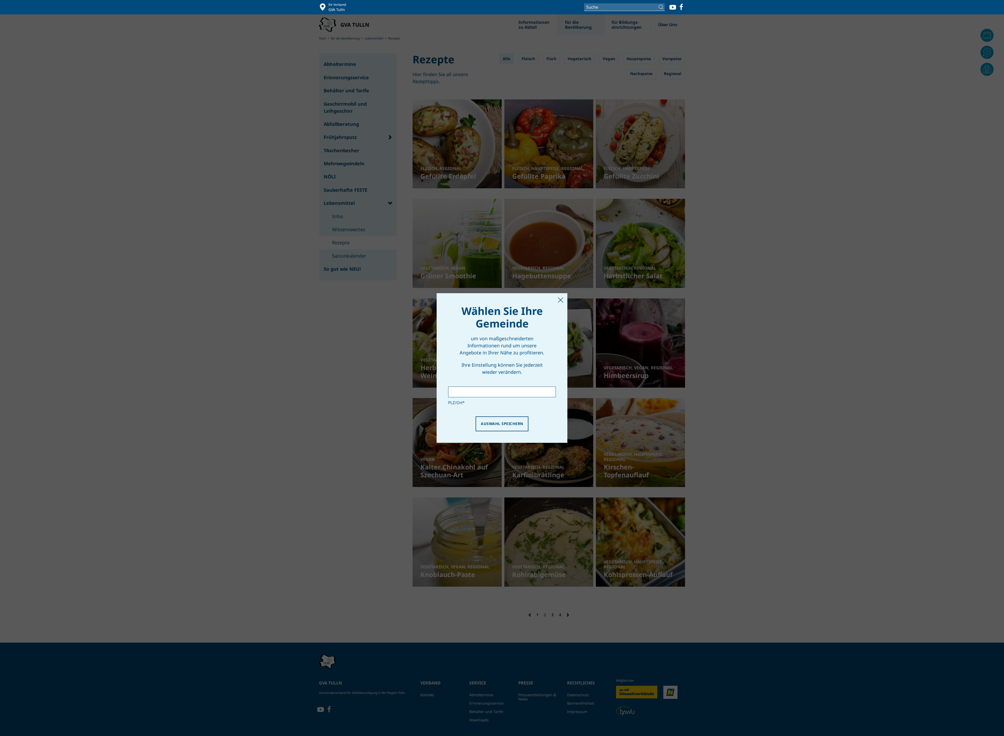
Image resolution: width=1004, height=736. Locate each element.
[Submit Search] (661, 7)
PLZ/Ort (456, 402)
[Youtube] (672, 7)
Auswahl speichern (502, 423)
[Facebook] (681, 7)
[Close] (560, 300)
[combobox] (624, 7)
